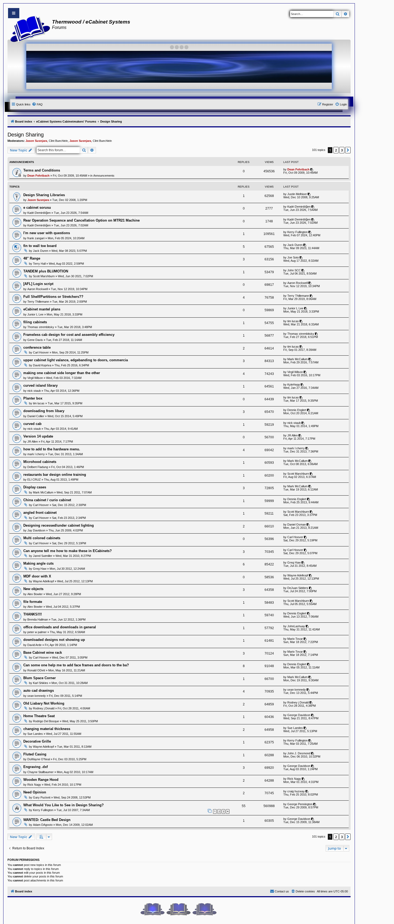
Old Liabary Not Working (43, 703)
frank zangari (35, 238)
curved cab (32, 424)
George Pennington (300, 804)
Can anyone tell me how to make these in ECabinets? (67, 551)
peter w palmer (37, 632)
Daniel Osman (296, 524)
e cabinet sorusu (37, 208)
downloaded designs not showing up (54, 640)
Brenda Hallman (37, 619)
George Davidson (298, 715)
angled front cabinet (40, 513)
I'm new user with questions (46, 233)
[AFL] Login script (38, 284)
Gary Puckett (41, 797)
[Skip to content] (13, 13)
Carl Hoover (41, 352)
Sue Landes (35, 733)
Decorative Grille (37, 741)
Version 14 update (38, 436)
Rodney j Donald (43, 708)
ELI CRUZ (34, 479)
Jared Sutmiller (42, 555)
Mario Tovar (295, 638)
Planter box (32, 398)
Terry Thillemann (38, 301)
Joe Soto (293, 257)
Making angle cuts (38, 563)
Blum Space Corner (39, 678)
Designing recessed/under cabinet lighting (58, 525)
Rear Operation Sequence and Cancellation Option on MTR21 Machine (81, 220)
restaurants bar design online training (54, 475)
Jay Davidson (36, 530)
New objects (33, 589)
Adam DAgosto (43, 824)
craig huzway (296, 791)
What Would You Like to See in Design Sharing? (63, 805)
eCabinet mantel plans (41, 309)
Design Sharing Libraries (44, 195)
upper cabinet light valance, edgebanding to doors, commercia (75, 360)
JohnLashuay (296, 626)
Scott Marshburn (44, 276)
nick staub (34, 390)
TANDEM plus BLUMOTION (45, 271)
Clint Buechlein (58, 140)
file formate (32, 602)
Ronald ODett (36, 670)
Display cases (34, 487)
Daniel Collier (35, 416)
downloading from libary (43, 411)
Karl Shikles (40, 683)
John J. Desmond (298, 753)
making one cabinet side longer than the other (61, 373)
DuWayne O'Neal (38, 759)
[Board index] (28, 28)
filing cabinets (35, 322)
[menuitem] (37, 104)
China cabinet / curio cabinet (47, 500)
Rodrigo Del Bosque (46, 721)
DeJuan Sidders (297, 588)
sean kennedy (36, 695)
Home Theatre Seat (39, 716)
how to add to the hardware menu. (51, 449)
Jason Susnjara (36, 140)
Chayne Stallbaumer (40, 772)
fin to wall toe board (40, 246)
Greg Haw (39, 568)
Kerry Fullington (297, 232)
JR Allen (32, 441)
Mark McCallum (297, 359)
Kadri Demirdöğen (39, 212)
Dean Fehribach (38, 175)
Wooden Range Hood (40, 780)
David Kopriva (42, 365)
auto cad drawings (38, 691)
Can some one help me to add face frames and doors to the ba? (76, 665)
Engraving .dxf (35, 767)
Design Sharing (26, 135)
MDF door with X (37, 576)
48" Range (31, 258)
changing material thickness (46, 729)
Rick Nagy (34, 784)
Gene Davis (35, 339)
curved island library (40, 385)
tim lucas (293, 321)
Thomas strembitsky (40, 327)
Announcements (103, 175)
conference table (37, 347)
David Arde (34, 645)
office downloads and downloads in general (59, 627)
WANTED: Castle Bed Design (46, 820)
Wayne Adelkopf (43, 581)
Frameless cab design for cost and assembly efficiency (68, 335)
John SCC (294, 270)
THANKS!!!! (32, 614)
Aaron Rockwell (37, 289)
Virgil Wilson (35, 377)
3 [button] (342, 150)
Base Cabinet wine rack (42, 653)
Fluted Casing (34, 754)
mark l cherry (36, 454)
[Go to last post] (312, 169)
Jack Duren (40, 250)
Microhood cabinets (39, 462)
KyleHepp (293, 384)
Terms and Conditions (41, 170)
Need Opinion (34, 792)
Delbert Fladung (37, 467)
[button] (348, 150)
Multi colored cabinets (41, 538)
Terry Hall (39, 263)
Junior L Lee (35, 314)
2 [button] (336, 150)
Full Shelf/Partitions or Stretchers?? (53, 297)
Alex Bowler (35, 594)
